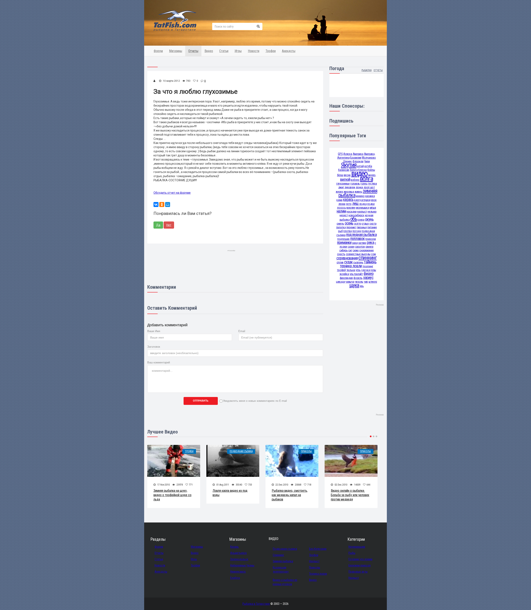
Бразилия (355, 157)
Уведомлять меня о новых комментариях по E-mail (255, 400)
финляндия (346, 278)
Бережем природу (359, 565)
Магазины (175, 51)
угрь (358, 270)
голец (364, 183)
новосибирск (356, 215)
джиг (341, 187)
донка (359, 187)
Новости (253, 51)
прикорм (370, 239)
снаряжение (366, 250)
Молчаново (369, 157)
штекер (373, 281)
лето (349, 204)
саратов (360, 246)
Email (241, 331)
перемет (351, 227)
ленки (342, 204)
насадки (352, 211)
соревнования (347, 258)
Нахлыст (314, 561)
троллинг (367, 266)
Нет (168, 225)
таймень (370, 262)
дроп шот (369, 187)
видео (359, 173)
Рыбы (351, 553)
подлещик (343, 239)
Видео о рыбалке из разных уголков (285, 582)
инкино (360, 196)
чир (366, 281)
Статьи (223, 51)
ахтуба (368, 166)
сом (373, 254)
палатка (341, 227)
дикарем (350, 187)
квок (373, 200)
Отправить (200, 400)
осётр (357, 223)
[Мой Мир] (167, 204)
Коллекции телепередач (281, 569)
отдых (365, 223)
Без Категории (317, 548)
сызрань (358, 262)
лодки (371, 204)
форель (357, 278)
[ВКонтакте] (155, 204)
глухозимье (343, 183)
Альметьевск (238, 553)
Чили (367, 161)
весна (347, 175)
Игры (238, 51)
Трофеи (271, 51)
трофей (341, 270)
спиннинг (367, 258)
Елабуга (235, 578)
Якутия (348, 165)
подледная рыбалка (361, 234)
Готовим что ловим (360, 559)
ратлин (362, 243)
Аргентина (343, 157)
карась (348, 199)
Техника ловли (318, 573)
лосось (341, 207)
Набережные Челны (242, 565)
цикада (340, 281)
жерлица (349, 191)
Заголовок (153, 346)
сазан (351, 246)
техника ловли (351, 266)
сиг (350, 250)
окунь (369, 219)
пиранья (362, 227)
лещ (355, 203)
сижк (356, 250)
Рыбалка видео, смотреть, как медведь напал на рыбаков (290, 495)
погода (356, 231)
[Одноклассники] (161, 204)
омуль (340, 223)
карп (357, 200)
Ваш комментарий (158, 362)
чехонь (359, 281)
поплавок (357, 238)
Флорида (357, 161)
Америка (358, 154)
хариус (368, 277)
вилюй (345, 179)
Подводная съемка (241, 451)
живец (358, 191)
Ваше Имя (153, 331)
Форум (158, 51)
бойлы (371, 170)
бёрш (340, 175)
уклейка (344, 274)
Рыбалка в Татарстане (256, 603)
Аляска (347, 154)
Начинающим (356, 546)
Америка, (369, 154)
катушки (365, 200)
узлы (373, 270)
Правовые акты (358, 571)
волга (366, 179)
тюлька (350, 270)
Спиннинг (278, 555)
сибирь (343, 250)
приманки (344, 242)
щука (354, 285)
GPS (340, 154)
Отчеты (193, 51)
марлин (350, 207)
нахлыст (362, 211)
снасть (341, 254)
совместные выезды (358, 254)
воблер (355, 179)
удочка (365, 270)
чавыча (349, 281)
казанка (370, 196)
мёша (373, 207)
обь (353, 219)
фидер (369, 273)
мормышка (362, 207)
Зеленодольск (239, 559)
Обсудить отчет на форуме (172, 192)
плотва (347, 231)
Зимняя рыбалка (283, 561)
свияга (369, 246)
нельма (372, 211)
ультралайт (356, 274)
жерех (339, 191)
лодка (363, 204)
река (370, 242)
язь (362, 286)
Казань (234, 546)
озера (360, 219)
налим (341, 211)
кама (339, 200)
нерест (344, 215)
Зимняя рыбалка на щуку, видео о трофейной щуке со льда (172, 495)
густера (372, 183)
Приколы (306, 451)
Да (158, 225)
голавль (355, 183)
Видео (209, 51)
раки (355, 243)
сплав (340, 262)
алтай (360, 166)
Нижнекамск (238, 571)
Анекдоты (288, 51)
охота (372, 223)
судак (348, 262)
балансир (343, 170)
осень (349, 223)
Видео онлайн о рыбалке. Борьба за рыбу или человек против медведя (350, 495)
